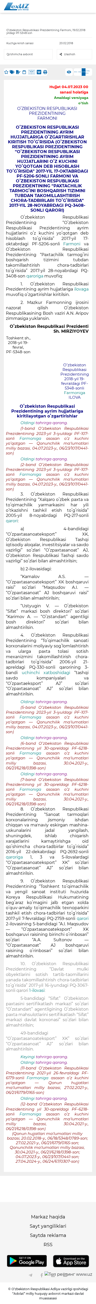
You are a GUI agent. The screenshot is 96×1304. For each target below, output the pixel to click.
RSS (48, 1244)
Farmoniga (74, 392)
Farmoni (71, 243)
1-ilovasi (37, 990)
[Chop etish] (45, 72)
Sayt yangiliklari (48, 1226)
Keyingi (27, 1057)
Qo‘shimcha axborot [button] (20, 54)
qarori (12, 520)
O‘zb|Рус (88, 72)
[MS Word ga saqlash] (39, 72)
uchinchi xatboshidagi (48, 672)
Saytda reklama (48, 1235)
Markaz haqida (48, 1217)
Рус (75, 72)
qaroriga (34, 276)
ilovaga (81, 289)
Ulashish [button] (69, 54)
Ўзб (79, 72)
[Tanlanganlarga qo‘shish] (6, 72)
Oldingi (27, 423)
